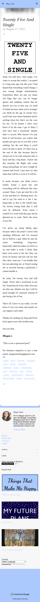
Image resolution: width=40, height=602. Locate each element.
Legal (4, 443)
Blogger (21, 361)
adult (6, 361)
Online (6, 375)
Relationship (9, 378)
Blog (13, 361)
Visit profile (19, 429)
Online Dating (17, 375)
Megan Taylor (18, 412)
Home (4, 435)
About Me (6, 438)
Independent (26, 368)
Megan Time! (10, 4)
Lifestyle (13, 371)
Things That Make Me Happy (11, 495)
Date (5, 364)
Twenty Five (29, 378)
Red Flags (29, 375)
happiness (7, 368)
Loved (29, 371)
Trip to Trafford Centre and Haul (12, 550)
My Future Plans (7, 522)
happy (16, 368)
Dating (12, 364)
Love (22, 371)
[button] (4, 34)
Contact (5, 441)
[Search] (37, 3)
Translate (20, 564)
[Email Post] (4, 358)
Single (19, 378)
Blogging (31, 361)
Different (22, 364)
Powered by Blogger (21, 594)
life (5, 371)
